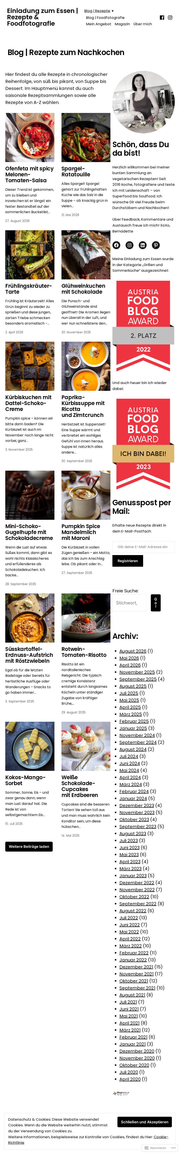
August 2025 (133, 686)
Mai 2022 (129, 932)
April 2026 (130, 665)
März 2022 (130, 946)
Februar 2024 (134, 791)
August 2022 (132, 911)
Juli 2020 (128, 1072)
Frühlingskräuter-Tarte (28, 288)
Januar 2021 (132, 1044)
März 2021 (130, 1030)
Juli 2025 (128, 693)
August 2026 (132, 651)
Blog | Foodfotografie (105, 17)
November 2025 (137, 672)
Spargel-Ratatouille (75, 171)
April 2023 (129, 862)
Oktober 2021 (133, 981)
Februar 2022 (134, 953)
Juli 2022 (128, 918)
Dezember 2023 (136, 805)
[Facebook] (162, 17)
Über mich (142, 24)
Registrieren (128, 561)
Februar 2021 (133, 1037)
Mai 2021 (128, 1016)
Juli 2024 (128, 756)
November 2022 (137, 890)
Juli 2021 (128, 1002)
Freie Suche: (125, 591)
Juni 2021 (129, 1009)
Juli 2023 (128, 841)
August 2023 (132, 834)
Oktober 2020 (134, 1065)
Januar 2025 (133, 728)
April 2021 (129, 1023)
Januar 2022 (133, 960)
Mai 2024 (129, 770)
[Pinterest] (156, 245)
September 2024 (138, 742)
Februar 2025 (134, 721)
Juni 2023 (129, 848)
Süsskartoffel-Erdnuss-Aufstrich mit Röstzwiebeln (29, 655)
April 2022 (130, 939)
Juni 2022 (129, 925)
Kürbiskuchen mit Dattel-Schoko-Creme (28, 403)
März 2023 (130, 869)
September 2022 (138, 904)
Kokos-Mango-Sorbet (25, 780)
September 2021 (137, 988)
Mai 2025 (129, 700)
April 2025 (130, 707)
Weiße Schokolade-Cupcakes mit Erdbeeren (79, 786)
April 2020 (130, 1079)
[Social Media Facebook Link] (116, 245)
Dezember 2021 (136, 967)
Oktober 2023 (134, 819)
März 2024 (130, 784)
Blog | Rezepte (97, 10)
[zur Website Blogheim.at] (125, 1093)
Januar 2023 (133, 876)
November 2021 (136, 974)
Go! (155, 603)
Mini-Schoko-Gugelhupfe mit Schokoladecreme (29, 532)
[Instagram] (169, 17)
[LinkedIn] (143, 245)
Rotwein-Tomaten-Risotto (83, 652)
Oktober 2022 (134, 897)
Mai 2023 (129, 855)
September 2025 (138, 679)
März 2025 (130, 714)
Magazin (122, 24)
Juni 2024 (129, 763)
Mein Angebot (98, 24)
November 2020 (137, 1058)
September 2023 (137, 827)
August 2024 (133, 749)
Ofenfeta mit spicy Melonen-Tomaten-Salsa (29, 174)
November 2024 (137, 735)
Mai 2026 (129, 658)
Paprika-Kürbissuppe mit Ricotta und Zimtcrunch (83, 406)
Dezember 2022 (136, 883)
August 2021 (132, 995)
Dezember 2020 (136, 1051)
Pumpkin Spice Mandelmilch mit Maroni (80, 532)
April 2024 (130, 777)
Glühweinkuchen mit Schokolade (83, 288)
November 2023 (137, 812)
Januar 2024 (133, 798)
